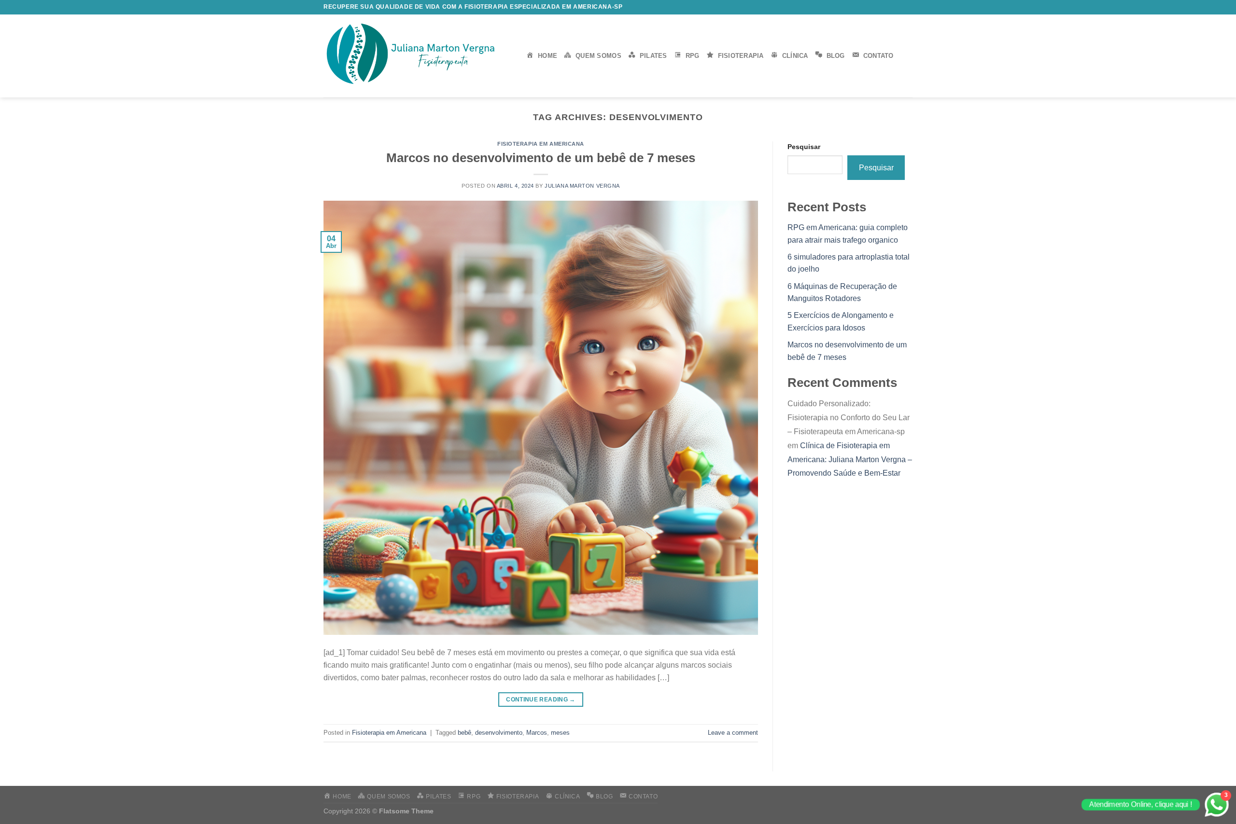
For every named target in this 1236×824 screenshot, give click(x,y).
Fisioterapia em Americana (540, 144)
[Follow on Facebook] (861, 7)
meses (560, 732)
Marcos (536, 732)
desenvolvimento (498, 732)
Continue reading (541, 699)
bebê (464, 732)
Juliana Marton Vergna (582, 186)
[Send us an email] (889, 7)
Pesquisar (803, 147)
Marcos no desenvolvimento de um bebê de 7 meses (540, 158)
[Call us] (898, 7)
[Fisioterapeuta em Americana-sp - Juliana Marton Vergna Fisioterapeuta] (417, 56)
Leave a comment (733, 732)
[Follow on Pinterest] (908, 7)
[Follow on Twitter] (880, 7)
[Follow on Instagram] (871, 7)
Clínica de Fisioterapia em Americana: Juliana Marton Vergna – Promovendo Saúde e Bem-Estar (849, 459)
